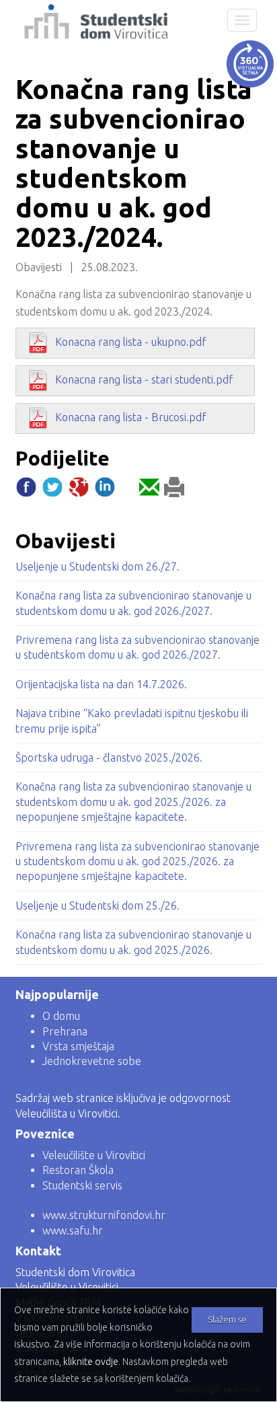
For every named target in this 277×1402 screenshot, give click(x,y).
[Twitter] (52, 490)
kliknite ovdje (90, 1361)
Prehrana (64, 1031)
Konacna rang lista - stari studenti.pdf (144, 379)
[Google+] (78, 490)
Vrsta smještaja (78, 1046)
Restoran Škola (78, 1170)
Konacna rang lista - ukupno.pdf (130, 342)
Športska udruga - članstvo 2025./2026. (108, 757)
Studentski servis (82, 1185)
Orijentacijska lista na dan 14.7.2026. (101, 684)
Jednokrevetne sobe (91, 1061)
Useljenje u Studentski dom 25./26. (97, 905)
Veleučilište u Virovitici (93, 1155)
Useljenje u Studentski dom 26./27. (97, 566)
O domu (61, 1016)
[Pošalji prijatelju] (149, 490)
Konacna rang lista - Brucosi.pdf (130, 417)
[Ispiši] (174, 490)
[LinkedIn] (105, 490)
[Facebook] (26, 490)
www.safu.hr (72, 1230)
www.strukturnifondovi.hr (103, 1215)
